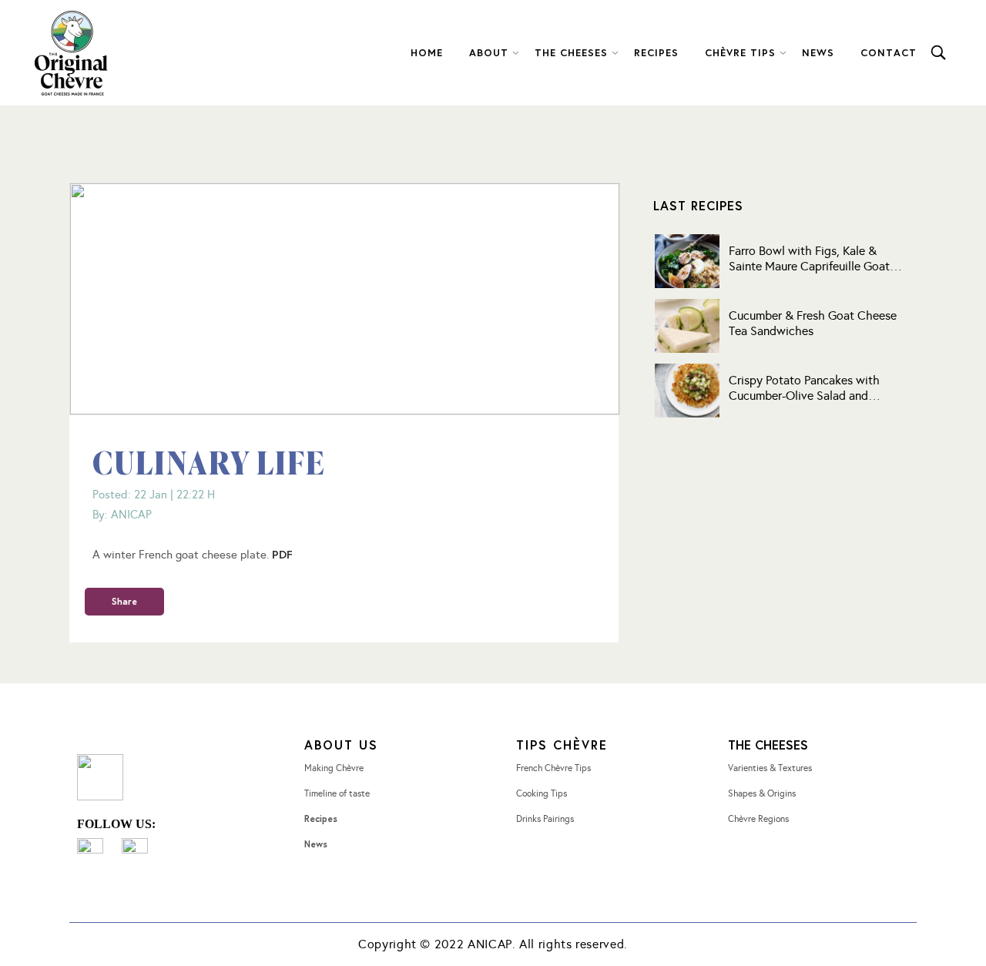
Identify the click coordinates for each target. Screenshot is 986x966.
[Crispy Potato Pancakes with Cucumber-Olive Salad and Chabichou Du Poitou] (687, 391)
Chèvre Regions (758, 818)
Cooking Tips (541, 793)
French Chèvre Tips (553, 768)
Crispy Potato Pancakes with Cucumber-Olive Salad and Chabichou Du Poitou (804, 388)
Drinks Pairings (545, 818)
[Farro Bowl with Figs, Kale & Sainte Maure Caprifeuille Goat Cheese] (687, 261)
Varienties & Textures (770, 768)
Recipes (320, 818)
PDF (282, 554)
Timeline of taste (337, 793)
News (315, 844)
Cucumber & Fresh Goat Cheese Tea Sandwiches (813, 323)
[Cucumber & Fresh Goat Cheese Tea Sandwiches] (687, 326)
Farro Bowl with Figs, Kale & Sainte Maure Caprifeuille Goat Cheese (809, 258)
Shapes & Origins (762, 793)
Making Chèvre (334, 768)
